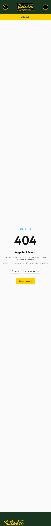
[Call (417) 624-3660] (5, 7)
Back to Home (24, 281)
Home (17, 271)
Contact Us (33, 271)
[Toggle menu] (45, 7)
